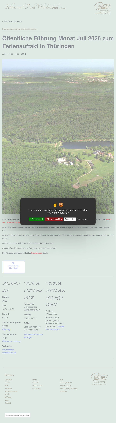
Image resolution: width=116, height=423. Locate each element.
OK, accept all (37, 219)
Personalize (70, 219)
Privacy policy (82, 219)
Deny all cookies (55, 219)
